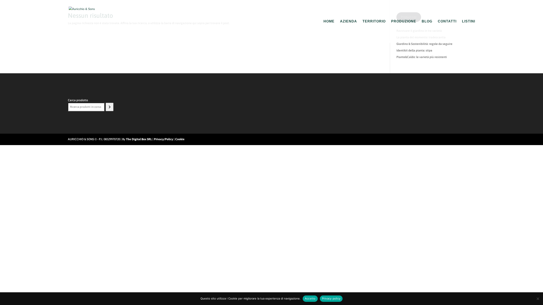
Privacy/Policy (163, 139)
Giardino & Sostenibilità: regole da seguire (424, 44)
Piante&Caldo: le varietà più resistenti (421, 57)
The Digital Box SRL (139, 139)
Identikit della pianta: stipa (414, 50)
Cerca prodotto (78, 100)
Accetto (310, 298)
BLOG (427, 21)
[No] (538, 299)
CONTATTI (447, 21)
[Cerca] (109, 107)
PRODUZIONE (403, 21)
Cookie (180, 139)
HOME (328, 21)
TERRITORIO (374, 21)
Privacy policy (331, 298)
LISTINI (468, 21)
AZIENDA (348, 21)
